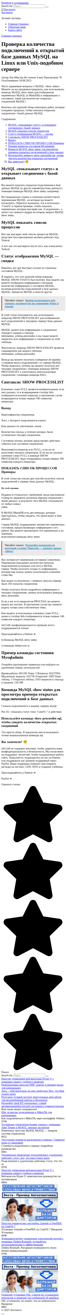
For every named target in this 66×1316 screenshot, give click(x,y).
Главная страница (18, 24)
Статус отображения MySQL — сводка (30, 134)
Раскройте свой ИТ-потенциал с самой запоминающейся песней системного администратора (32, 1105)
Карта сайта (15, 30)
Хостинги (7, 12)
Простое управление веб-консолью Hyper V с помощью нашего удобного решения (27, 1080)
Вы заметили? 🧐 (18, 161)
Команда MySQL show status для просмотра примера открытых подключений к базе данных (36, 151)
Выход (12, 140)
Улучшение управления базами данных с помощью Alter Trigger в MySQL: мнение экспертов (30, 1126)
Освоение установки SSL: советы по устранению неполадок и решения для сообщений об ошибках (30, 1296)
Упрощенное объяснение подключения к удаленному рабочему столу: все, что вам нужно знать (32, 1156)
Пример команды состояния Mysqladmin (31, 146)
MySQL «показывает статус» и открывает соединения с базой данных (32, 126)
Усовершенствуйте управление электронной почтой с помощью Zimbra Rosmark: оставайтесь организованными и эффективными (32, 1241)
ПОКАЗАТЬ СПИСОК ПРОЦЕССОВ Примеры (36, 143)
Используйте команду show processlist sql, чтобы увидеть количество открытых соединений (36, 157)
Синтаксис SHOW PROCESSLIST (28, 137)
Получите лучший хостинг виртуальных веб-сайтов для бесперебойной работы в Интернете (31, 1099)
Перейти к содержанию (15, 2)
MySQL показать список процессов (28, 131)
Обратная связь (17, 27)
